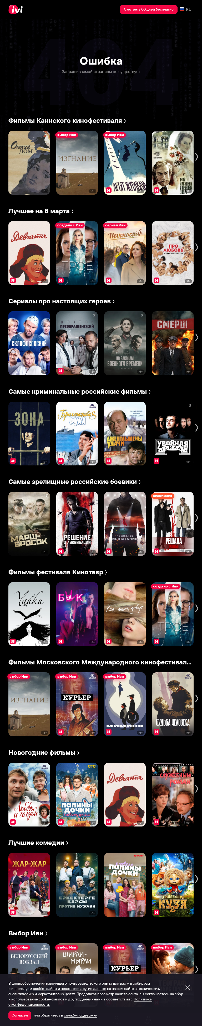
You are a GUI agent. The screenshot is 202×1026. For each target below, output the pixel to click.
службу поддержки (80, 1015)
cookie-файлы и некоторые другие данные (69, 988)
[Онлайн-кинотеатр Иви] (17, 9)
